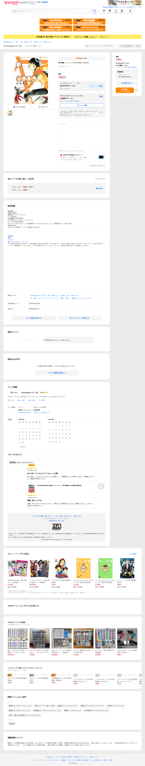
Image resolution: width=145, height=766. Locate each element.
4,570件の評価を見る (24, 412)
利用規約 (63, 760)
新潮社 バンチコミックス (72, 710)
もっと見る (132, 554)
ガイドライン (71, 760)
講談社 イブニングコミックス (82, 298)
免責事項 (78, 760)
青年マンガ (38, 42)
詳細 (101, 112)
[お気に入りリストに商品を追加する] (136, 90)
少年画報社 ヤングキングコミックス (96, 710)
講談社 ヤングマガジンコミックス (92, 706)
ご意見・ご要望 (107, 760)
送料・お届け (21, 400)
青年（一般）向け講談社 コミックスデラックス (25, 715)
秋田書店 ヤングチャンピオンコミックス (47, 710)
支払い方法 (11, 400)
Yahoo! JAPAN (108, 7)
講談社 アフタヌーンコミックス (19, 710)
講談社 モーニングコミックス (67, 706)
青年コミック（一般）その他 (44, 706)
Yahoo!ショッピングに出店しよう (125, 7)
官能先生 (12, 723)
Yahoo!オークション (80, 757)
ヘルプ (139, 7)
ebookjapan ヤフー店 (10, 42)
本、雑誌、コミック (37, 298)
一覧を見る (98, 188)
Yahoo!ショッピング (53, 757)
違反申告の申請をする (98, 166)
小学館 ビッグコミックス (115, 706)
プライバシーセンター (53, 760)
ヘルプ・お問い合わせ (95, 760)
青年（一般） (65, 298)
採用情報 (85, 760)
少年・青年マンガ (26, 42)
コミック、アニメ (52, 298)
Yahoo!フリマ (93, 757)
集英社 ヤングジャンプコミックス (20, 706)
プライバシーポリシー (39, 760)
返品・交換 (32, 400)
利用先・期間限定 (74, 101)
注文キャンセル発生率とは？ (42, 412)
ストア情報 (42, 400)
